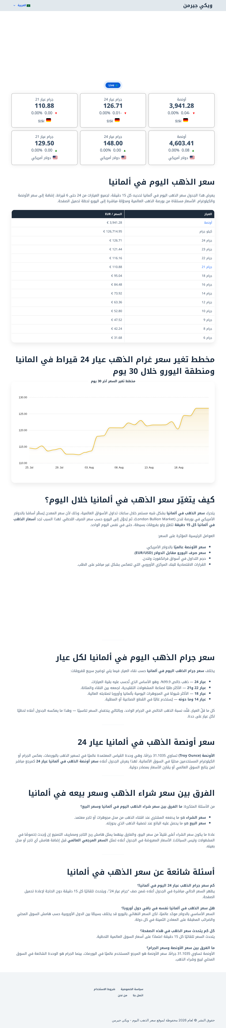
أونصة (208, 223)
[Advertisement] (113, 46)
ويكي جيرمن (198, 5)
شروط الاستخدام (104, 989)
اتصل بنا (138, 995)
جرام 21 (207, 267)
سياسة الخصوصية (132, 989)
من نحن (122, 995)
